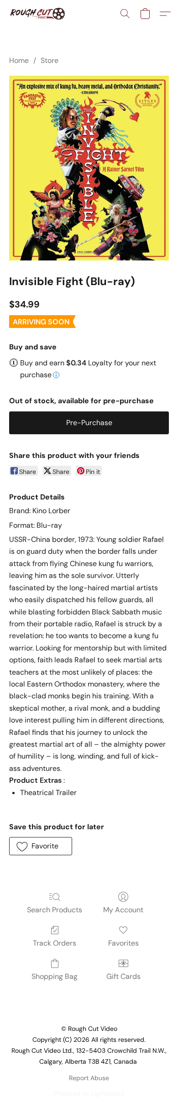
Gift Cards (123, 976)
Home (19, 60)
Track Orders (54, 943)
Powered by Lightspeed (89, 1093)
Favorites (123, 943)
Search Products (54, 910)
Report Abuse (89, 1078)
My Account (123, 910)
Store (49, 60)
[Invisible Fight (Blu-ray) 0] (89, 168)
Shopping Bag (54, 976)
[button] (39, 13)
